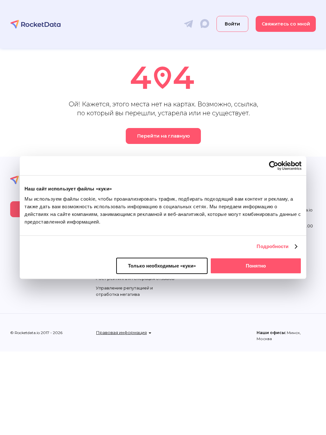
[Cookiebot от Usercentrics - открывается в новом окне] (273, 165)
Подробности (272, 246)
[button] (286, 24)
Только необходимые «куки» (162, 265)
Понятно (256, 265)
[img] (35, 24)
